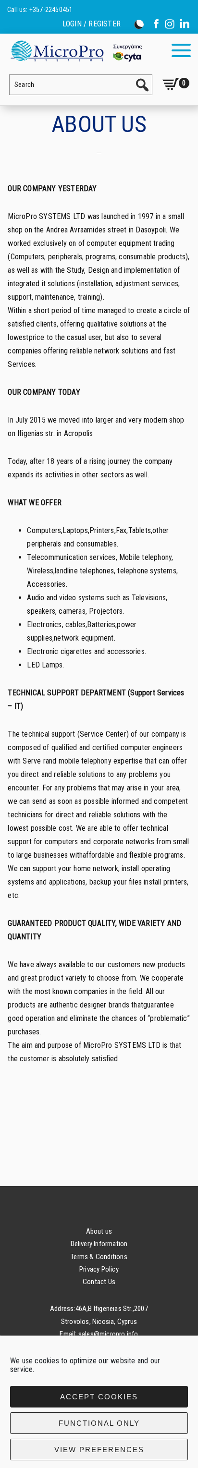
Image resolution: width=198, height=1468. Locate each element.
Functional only (99, 1423)
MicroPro (76, 50)
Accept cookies (99, 1397)
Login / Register (91, 24)
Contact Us (99, 1281)
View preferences (99, 1449)
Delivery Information (99, 1243)
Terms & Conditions (99, 1256)
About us (99, 1231)
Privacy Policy (99, 1269)
